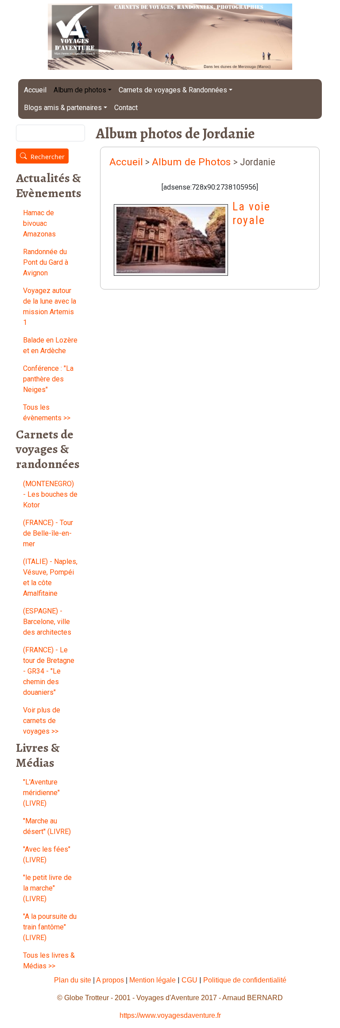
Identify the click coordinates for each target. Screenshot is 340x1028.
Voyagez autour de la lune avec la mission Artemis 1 (49, 306)
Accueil (35, 90)
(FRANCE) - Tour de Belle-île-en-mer (48, 533)
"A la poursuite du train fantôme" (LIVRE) (50, 927)
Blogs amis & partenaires (63, 107)
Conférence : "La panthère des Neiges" (48, 379)
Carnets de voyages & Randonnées (173, 90)
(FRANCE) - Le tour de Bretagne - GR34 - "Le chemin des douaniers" (48, 671)
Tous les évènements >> (46, 412)
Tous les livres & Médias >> (49, 960)
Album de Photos (192, 162)
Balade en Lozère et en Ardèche (50, 345)
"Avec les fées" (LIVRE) (46, 854)
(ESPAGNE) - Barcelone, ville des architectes (47, 621)
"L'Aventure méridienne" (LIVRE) (41, 792)
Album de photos (80, 90)
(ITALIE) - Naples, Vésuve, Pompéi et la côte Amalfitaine (50, 577)
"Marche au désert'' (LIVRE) (47, 826)
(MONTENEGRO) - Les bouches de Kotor (50, 494)
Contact (126, 107)
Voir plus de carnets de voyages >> (41, 720)
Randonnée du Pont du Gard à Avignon (45, 262)
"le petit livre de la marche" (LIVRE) (47, 888)
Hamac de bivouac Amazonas (39, 223)
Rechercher (48, 156)
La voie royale (251, 213)
